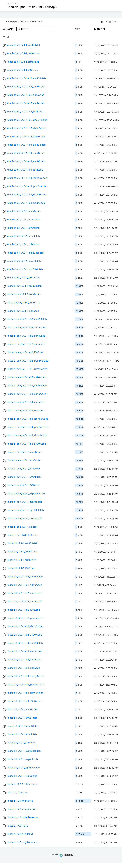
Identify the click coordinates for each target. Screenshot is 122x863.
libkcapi (50, 7)
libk (40, 7)
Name (10, 29)
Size (77, 29)
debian (13, 7)
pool (23, 7)
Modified (100, 29)
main (32, 7)
